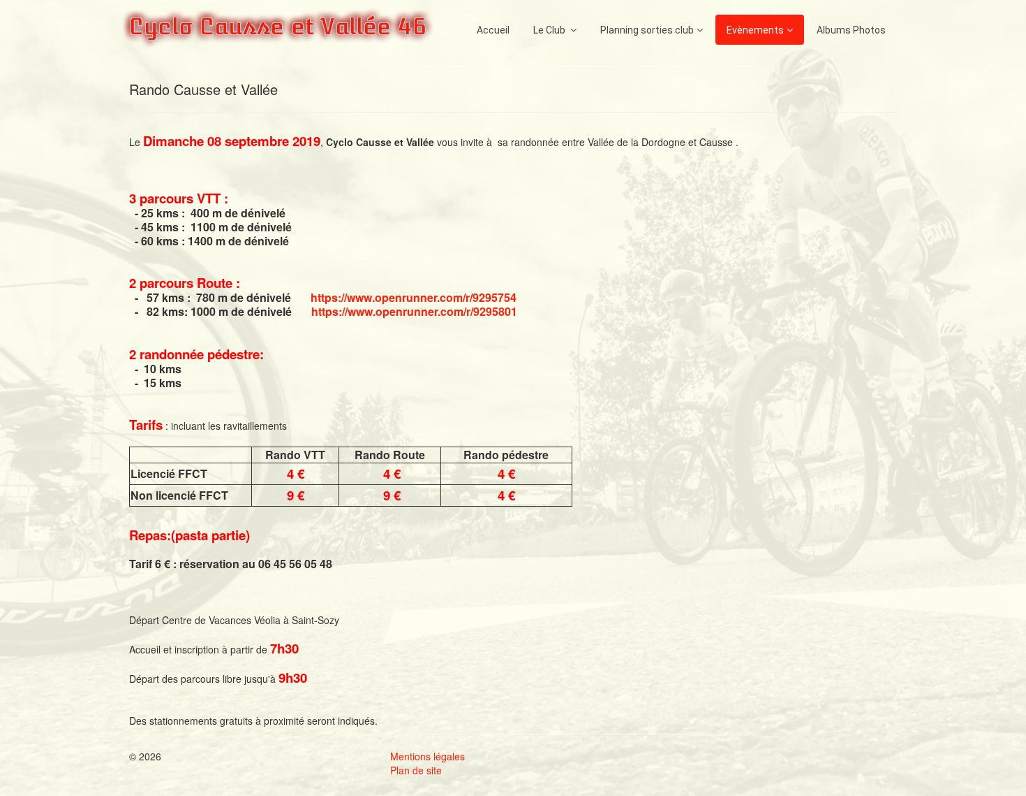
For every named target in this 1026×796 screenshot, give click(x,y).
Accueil (493, 30)
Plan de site (416, 770)
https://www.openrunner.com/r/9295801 (414, 311)
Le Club (550, 30)
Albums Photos (851, 30)
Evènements (755, 30)
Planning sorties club (647, 30)
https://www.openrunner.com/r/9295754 (413, 297)
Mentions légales (427, 756)
